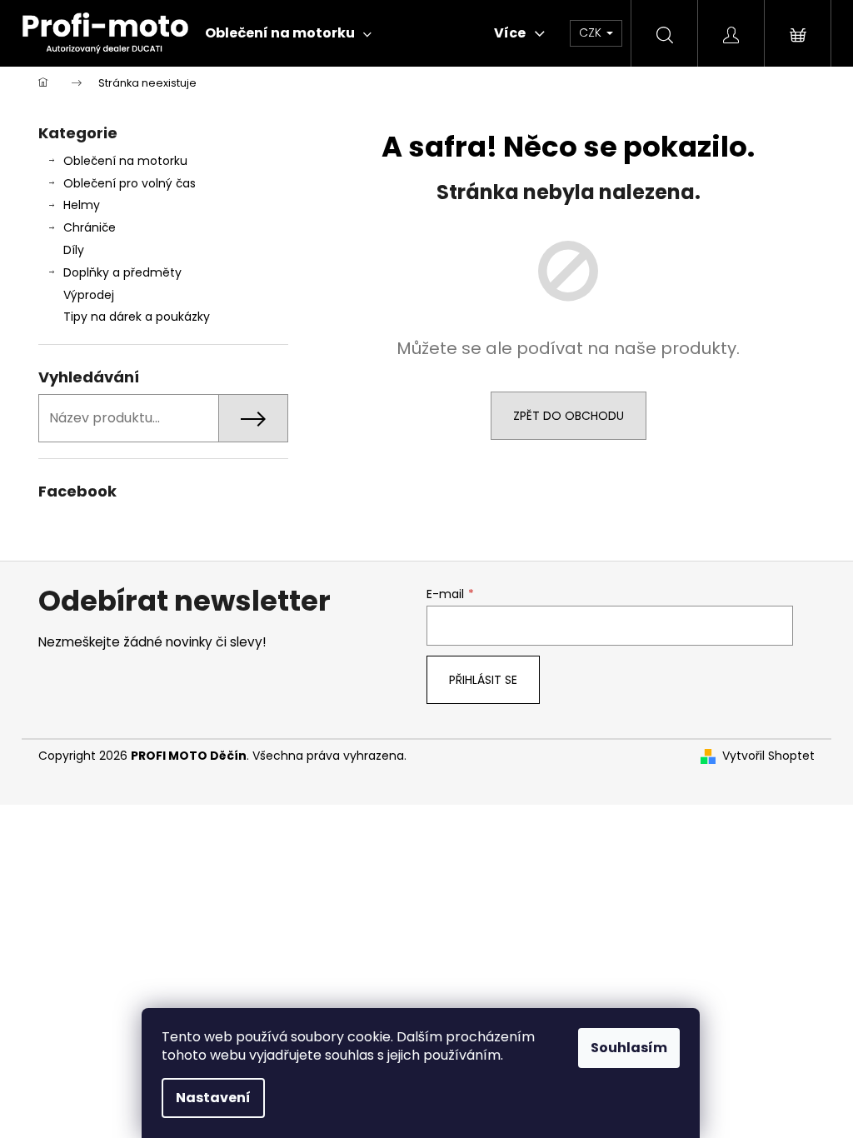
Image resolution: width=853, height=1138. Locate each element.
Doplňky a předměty (122, 272)
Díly (73, 250)
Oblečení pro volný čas (129, 183)
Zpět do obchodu (568, 415)
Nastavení (213, 1097)
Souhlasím (629, 1047)
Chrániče (89, 227)
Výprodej (88, 295)
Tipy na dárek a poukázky (136, 316)
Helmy (81, 205)
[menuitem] (288, 33)
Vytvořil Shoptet (768, 756)
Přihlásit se (483, 679)
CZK (592, 32)
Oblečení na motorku (125, 160)
